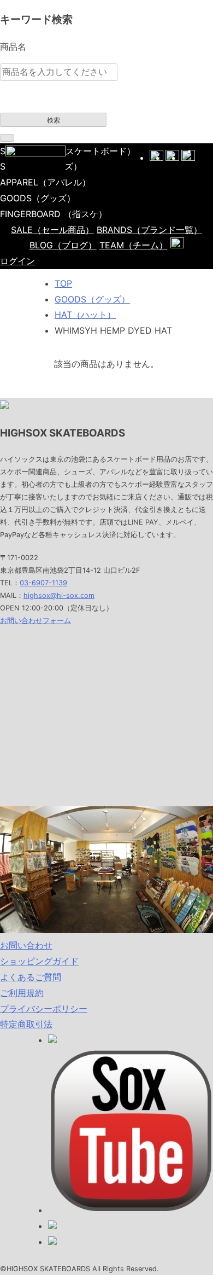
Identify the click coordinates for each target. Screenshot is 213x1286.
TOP (63, 283)
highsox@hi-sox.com (58, 595)
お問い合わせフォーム (35, 620)
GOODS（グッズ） (92, 299)
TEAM (133, 245)
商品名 (13, 46)
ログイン (17, 260)
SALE (52, 229)
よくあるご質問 (30, 976)
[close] (7, 138)
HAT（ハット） (85, 314)
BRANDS (149, 229)
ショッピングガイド (39, 961)
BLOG (63, 245)
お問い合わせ (26, 945)
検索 (53, 120)
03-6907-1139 (43, 583)
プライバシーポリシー (43, 1008)
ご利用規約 (22, 992)
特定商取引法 (26, 1024)
